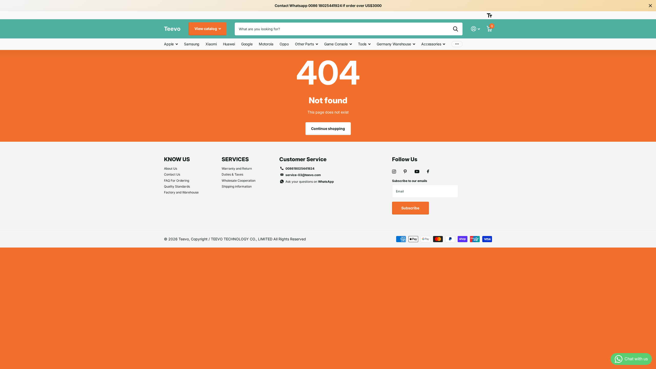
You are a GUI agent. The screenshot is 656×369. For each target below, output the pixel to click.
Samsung (191, 44)
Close (650, 5)
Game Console (336, 44)
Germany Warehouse (394, 44)
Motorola (266, 44)
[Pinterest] (405, 171)
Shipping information (237, 186)
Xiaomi (211, 44)
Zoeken (455, 29)
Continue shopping (328, 128)
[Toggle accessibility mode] (489, 15)
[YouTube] (417, 171)
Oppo (284, 44)
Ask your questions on (309, 181)
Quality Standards (177, 186)
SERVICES (235, 159)
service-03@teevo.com (303, 175)
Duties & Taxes (232, 174)
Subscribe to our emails (409, 181)
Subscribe (410, 208)
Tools (362, 44)
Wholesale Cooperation (238, 180)
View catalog (206, 28)
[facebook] (428, 171)
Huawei (229, 44)
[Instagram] (394, 171)
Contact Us (172, 174)
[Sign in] (475, 29)
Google (247, 44)
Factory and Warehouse (181, 192)
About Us (170, 168)
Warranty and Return (237, 168)
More (457, 44)
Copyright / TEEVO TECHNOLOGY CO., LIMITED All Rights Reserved (248, 239)
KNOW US (177, 159)
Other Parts (304, 44)
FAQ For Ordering (176, 180)
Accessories (431, 44)
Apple (169, 44)
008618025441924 (299, 168)
